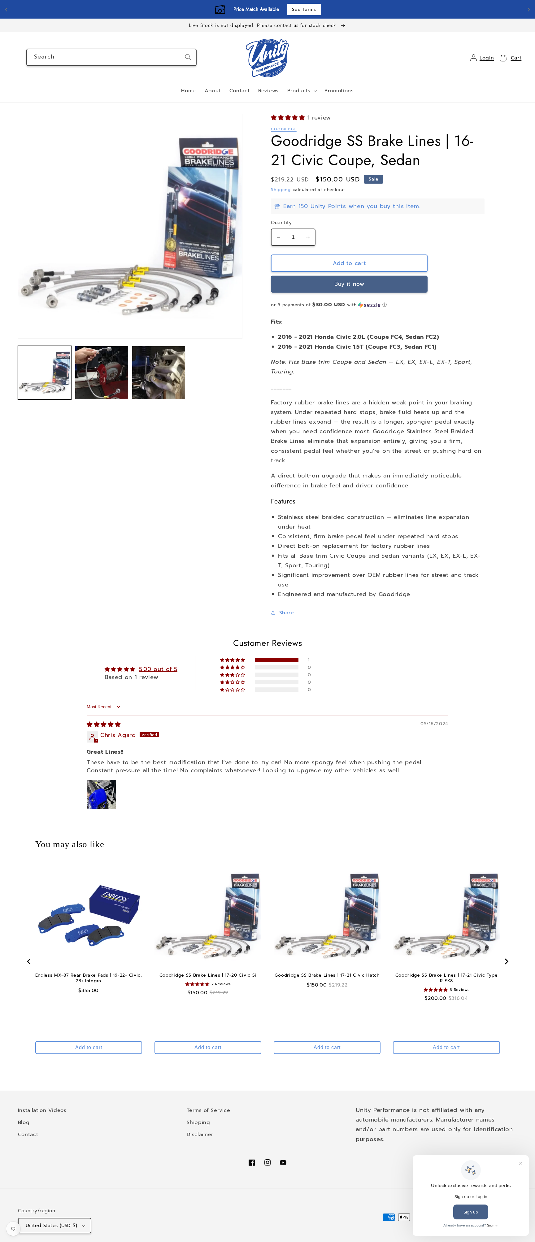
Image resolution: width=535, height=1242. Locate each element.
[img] (104, 724)
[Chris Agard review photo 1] (101, 794)
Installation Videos (42, 1110)
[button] (301, 91)
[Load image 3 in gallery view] (158, 372)
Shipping (280, 189)
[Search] (188, 57)
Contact (28, 1134)
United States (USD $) (51, 1225)
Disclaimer (200, 1134)
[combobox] (111, 57)
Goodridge (283, 129)
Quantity (281, 223)
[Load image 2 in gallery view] (101, 372)
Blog (24, 1122)
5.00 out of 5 (158, 669)
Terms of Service (208, 1110)
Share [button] (286, 613)
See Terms (304, 9)
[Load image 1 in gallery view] (45, 372)
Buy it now (349, 284)
